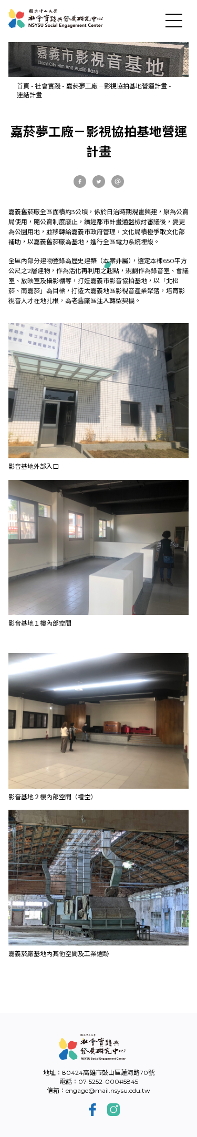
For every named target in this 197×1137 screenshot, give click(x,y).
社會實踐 (47, 86)
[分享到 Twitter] (98, 181)
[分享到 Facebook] (80, 181)
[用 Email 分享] (117, 181)
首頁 (23, 86)
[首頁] (55, 18)
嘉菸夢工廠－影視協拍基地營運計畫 (116, 86)
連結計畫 (29, 95)
